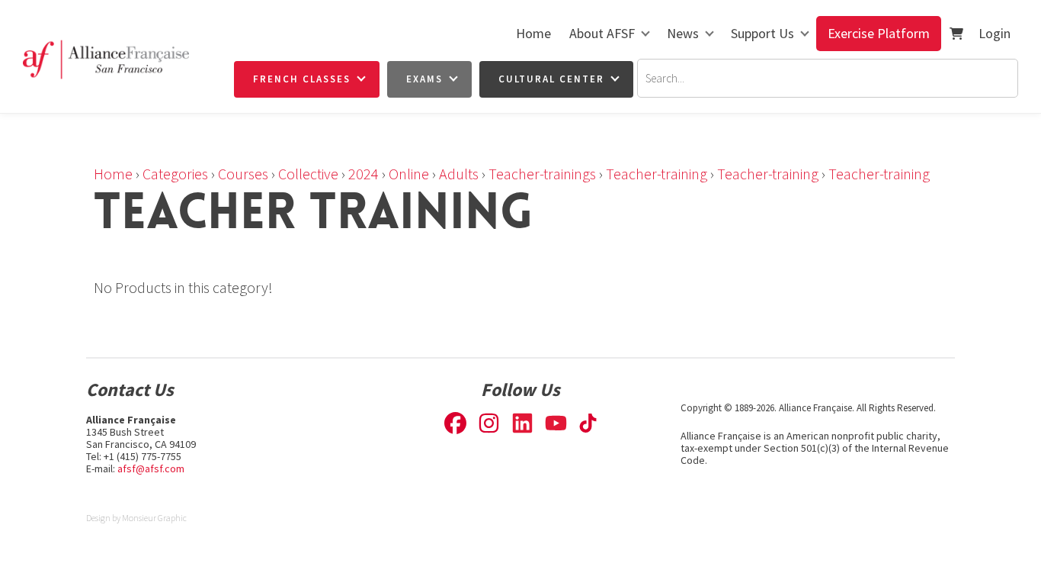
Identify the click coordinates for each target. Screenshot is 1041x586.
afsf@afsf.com (150, 468)
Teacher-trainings (542, 173)
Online (409, 173)
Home (533, 33)
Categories (175, 173)
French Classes (302, 78)
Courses (243, 173)
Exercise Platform (879, 33)
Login (995, 33)
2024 (363, 173)
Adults (459, 173)
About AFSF (602, 33)
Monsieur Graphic (154, 517)
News (683, 33)
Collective (308, 173)
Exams (424, 78)
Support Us (762, 33)
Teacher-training (656, 173)
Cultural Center (551, 78)
